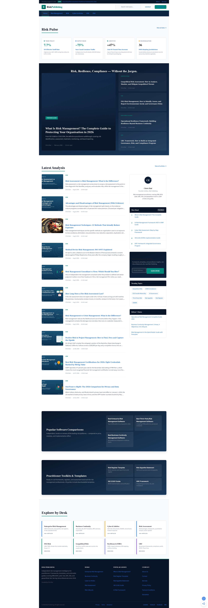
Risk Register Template (120, 576)
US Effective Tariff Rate (52, 50)
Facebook (159, 605)
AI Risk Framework (119, 590)
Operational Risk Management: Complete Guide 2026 (146, 318)
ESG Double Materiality (139, 293)
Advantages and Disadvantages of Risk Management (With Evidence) (94, 203)
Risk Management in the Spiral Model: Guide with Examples (147, 333)
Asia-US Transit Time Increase (117, 50)
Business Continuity (91, 576)
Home (45, 13)
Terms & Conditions (148, 590)
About (158, 2)
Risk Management (57, 13)
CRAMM (135, 303)
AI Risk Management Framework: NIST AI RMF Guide (147, 224)
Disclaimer (145, 595)
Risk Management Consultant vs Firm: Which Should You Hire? (92, 271)
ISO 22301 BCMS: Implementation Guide (145, 238)
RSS (165, 605)
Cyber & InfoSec (77, 13)
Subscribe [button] (160, 7)
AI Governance (153, 293)
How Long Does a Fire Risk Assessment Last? (84, 294)
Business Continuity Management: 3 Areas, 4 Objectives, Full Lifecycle (145, 326)
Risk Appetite (148, 298)
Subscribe (155, 271)
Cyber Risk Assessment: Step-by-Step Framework (144, 231)
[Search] (118, 7)
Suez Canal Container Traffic (85, 50)
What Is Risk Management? (122, 572)
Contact (144, 576)
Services (164, 2)
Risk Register (159, 298)
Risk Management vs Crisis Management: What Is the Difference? (93, 315)
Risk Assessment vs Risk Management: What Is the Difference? (92, 181)
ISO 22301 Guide (118, 585)
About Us (145, 572)
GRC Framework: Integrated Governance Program (146, 245)
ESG (94, 13)
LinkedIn (145, 605)
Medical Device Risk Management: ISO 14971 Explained (88, 250)
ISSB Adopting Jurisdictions (148, 50)
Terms (103, 605)
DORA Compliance (150, 289)
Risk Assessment (90, 585)
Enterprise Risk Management (94, 572)
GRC (87, 13)
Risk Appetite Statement (121, 581)
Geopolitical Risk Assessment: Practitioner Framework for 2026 (79, 2)
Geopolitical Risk (137, 289)
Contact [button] (148, 7)
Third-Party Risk (137, 298)
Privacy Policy (146, 585)
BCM (67, 13)
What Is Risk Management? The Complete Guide (146, 216)
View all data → (161, 28)
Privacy (98, 605)
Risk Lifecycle (89, 590)
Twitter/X (152, 605)
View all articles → (160, 166)
